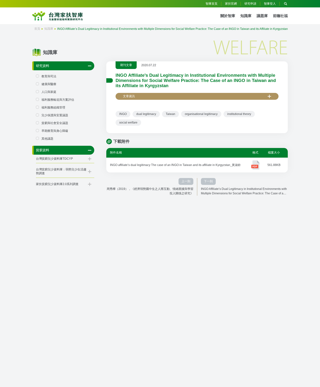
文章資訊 (129, 96)
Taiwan (170, 114)
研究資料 (42, 66)
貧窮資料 (42, 150)
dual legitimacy (146, 114)
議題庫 (262, 16)
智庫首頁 (211, 3)
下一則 (208, 181)
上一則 (185, 181)
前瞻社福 (280, 16)
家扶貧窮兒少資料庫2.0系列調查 (57, 184)
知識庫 (245, 16)
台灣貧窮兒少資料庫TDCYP (54, 158)
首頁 (37, 28)
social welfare (128, 122)
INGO (123, 114)
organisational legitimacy (201, 114)
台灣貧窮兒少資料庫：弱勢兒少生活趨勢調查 (61, 171)
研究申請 (250, 3)
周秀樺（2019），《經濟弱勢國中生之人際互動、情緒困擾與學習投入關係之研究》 (150, 191)
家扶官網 (231, 3)
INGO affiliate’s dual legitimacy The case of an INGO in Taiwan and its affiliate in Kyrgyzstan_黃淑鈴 (175, 165)
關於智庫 (227, 16)
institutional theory (239, 114)
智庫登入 (270, 3)
